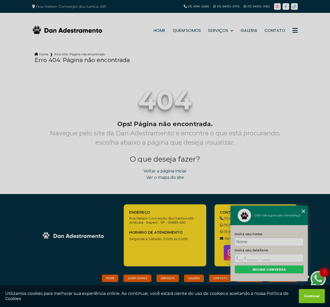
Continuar (312, 296)
